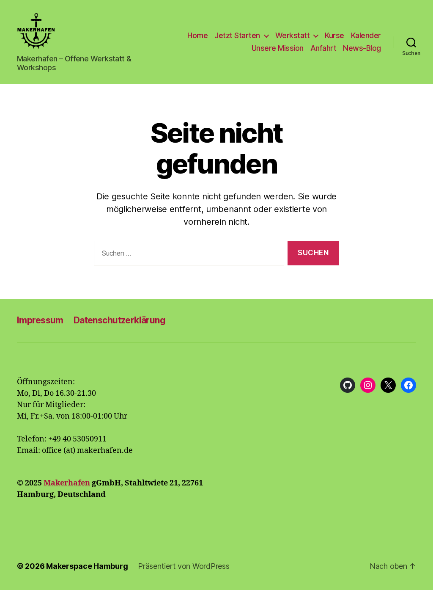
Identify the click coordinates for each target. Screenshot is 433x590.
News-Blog (362, 48)
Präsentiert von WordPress (183, 566)
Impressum (40, 320)
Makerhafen (67, 483)
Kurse (334, 35)
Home (197, 35)
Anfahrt (323, 48)
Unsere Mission (278, 48)
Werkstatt (292, 35)
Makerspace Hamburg (87, 566)
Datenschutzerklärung (119, 320)
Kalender (366, 35)
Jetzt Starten (237, 35)
